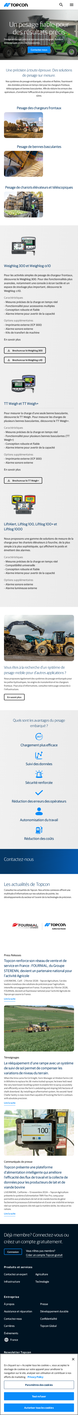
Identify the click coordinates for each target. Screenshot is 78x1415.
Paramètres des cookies (39, 1384)
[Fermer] (73, 1359)
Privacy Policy (35, 1376)
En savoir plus (14, 697)
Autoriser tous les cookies (39, 1407)
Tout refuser (39, 1396)
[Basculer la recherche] (61, 4)
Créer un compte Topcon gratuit (44, 1255)
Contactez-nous (39, 49)
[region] (39, 1384)
